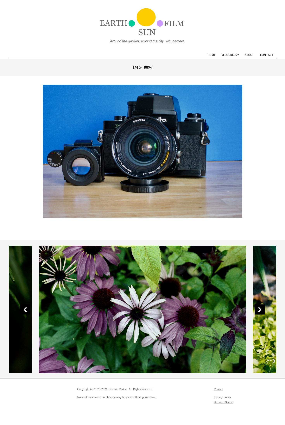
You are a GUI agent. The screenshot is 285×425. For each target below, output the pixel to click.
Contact (218, 389)
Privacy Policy (222, 397)
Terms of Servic (223, 402)
